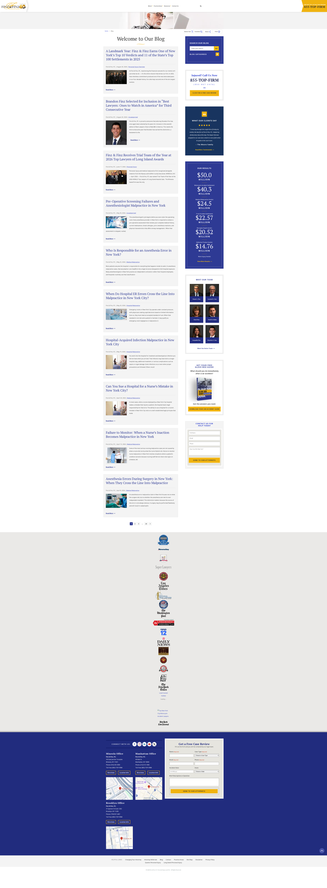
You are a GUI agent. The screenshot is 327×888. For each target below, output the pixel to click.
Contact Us (175, 6)
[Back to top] (321, 850)
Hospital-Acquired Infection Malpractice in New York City (140, 342)
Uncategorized (133, 117)
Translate (197, 31)
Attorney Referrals (150, 860)
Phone (199, 760)
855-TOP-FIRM (314, 6)
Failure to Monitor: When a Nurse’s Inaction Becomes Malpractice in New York (137, 434)
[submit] (200, 6)
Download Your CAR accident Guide (204, 409)
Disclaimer (199, 860)
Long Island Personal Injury (173, 863)
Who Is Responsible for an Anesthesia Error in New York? (139, 252)
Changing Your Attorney (133, 860)
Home (106, 31)
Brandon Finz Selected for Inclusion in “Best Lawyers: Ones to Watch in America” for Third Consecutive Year (139, 105)
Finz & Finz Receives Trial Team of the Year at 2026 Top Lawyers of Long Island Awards (138, 157)
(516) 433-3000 (115, 765)
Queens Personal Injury (153, 863)
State (196, 768)
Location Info (124, 773)
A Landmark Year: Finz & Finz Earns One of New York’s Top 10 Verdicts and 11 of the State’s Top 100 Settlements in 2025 (140, 55)
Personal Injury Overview (136, 67)
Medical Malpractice (133, 262)
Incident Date (174, 768)
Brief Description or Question (179, 776)
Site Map (190, 860)
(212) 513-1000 (144, 765)
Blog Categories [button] (198, 54)
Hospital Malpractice (133, 305)
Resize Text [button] (187, 31)
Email (173, 760)
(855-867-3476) (204, 84)
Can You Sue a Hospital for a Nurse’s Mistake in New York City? (139, 388)
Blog (161, 860)
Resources (167, 6)
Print (216, 31)
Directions (111, 773)
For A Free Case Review (204, 93)
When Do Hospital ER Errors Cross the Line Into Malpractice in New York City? (140, 296)
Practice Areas (158, 6)
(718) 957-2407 (115, 814)
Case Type (201, 752)
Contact (168, 860)
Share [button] (207, 31)
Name (174, 752)
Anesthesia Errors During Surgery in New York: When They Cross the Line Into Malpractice (139, 481)
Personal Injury (132, 167)
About (150, 6)
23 (146, 524)
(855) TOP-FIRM (117, 768)
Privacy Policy (210, 860)
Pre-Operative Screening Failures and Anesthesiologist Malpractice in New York (135, 203)
